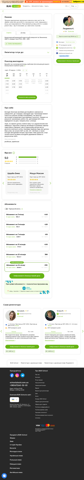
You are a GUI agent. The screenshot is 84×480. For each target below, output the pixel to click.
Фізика (12, 438)
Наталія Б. (21, 311)
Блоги (36, 396)
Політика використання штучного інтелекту (44, 417)
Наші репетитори (39, 382)
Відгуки (37, 388)
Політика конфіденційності (42, 407)
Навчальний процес (40, 385)
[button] (82, 2)
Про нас (37, 374)
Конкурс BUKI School (40, 399)
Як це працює (39, 380)
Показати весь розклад (26, 97)
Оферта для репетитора (41, 401)
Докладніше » (10, 340)
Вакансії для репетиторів (42, 390)
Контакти (37, 377)
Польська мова (15, 460)
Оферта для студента (41, 404)
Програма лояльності (41, 412)
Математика (15, 468)
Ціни (36, 393)
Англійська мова (16, 472)
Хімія (11, 441)
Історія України (16, 445)
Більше (17, 325)
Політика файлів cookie (41, 409)
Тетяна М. (60, 311)
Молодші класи (16, 451)
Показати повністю (36, 190)
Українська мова (70, 42)
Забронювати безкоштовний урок (27, 276)
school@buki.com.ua (19, 383)
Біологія (13, 448)
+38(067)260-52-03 (18, 385)
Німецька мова (15, 464)
